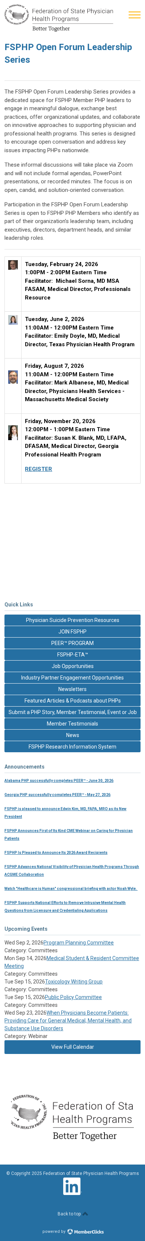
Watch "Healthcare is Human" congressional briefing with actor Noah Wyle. (71, 889)
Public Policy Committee (73, 997)
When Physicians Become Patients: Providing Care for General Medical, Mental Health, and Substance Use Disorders (68, 1020)
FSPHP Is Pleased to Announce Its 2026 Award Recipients (55, 853)
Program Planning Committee (79, 943)
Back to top (70, 1214)
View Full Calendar (72, 1047)
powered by (54, 1231)
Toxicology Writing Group (74, 982)
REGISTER (38, 469)
